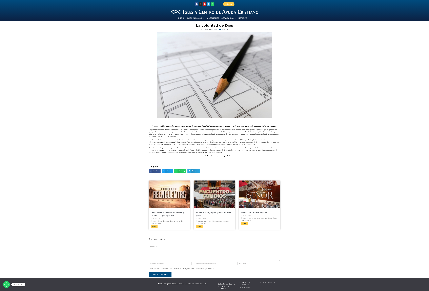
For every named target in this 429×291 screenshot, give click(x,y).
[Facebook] (196, 4)
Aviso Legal (245, 287)
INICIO (181, 18)
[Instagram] (200, 4)
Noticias (242, 18)
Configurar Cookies (227, 284)
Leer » (154, 226)
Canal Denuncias (268, 282)
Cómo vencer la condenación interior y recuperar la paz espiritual (167, 214)
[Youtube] (204, 4)
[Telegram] (208, 4)
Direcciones (212, 18)
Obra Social (227, 18)
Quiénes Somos (194, 18)
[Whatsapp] (212, 4)
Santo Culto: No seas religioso (254, 212)
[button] (155, 171)
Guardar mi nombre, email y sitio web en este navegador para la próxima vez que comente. (182, 269)
